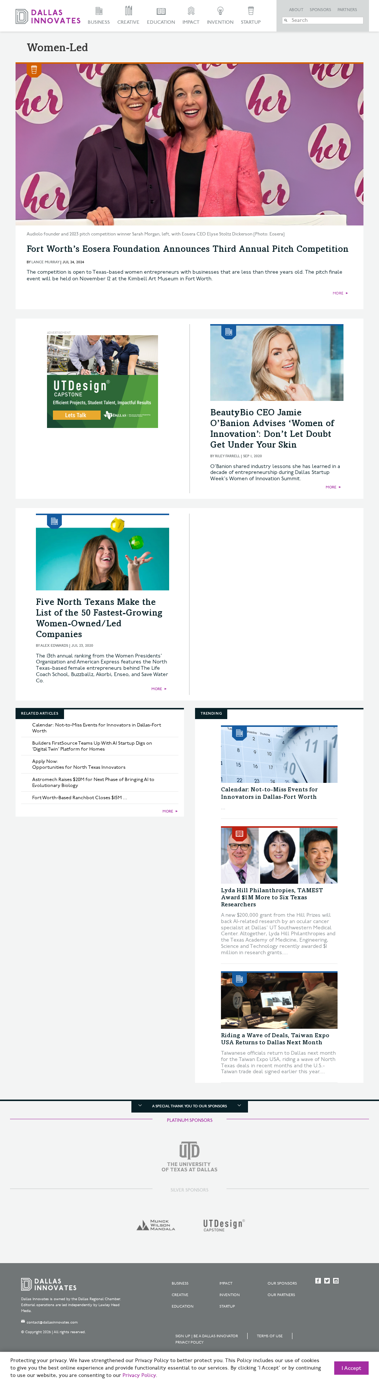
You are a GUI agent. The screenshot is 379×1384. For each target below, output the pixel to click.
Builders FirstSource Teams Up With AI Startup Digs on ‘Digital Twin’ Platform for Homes (92, 746)
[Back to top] (350, 1336)
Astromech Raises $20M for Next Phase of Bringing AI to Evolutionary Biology (93, 782)
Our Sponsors (282, 1283)
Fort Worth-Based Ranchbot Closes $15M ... (79, 798)
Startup (251, 22)
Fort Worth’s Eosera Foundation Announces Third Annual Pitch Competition (188, 250)
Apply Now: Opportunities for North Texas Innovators (78, 764)
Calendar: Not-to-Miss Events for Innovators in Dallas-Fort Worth (96, 728)
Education (161, 22)
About (296, 10)
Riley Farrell (227, 456)
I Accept (351, 1368)
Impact (190, 22)
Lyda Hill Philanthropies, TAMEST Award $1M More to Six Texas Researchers (272, 898)
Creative (128, 22)
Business (99, 22)
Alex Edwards (54, 645)
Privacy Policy (189, 1342)
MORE (338, 293)
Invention (220, 22)
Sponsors (320, 10)
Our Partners (281, 1295)
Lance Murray (45, 262)
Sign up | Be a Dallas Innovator (206, 1336)
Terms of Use (270, 1336)
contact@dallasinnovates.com (52, 1322)
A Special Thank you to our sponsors (189, 1106)
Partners (347, 10)
